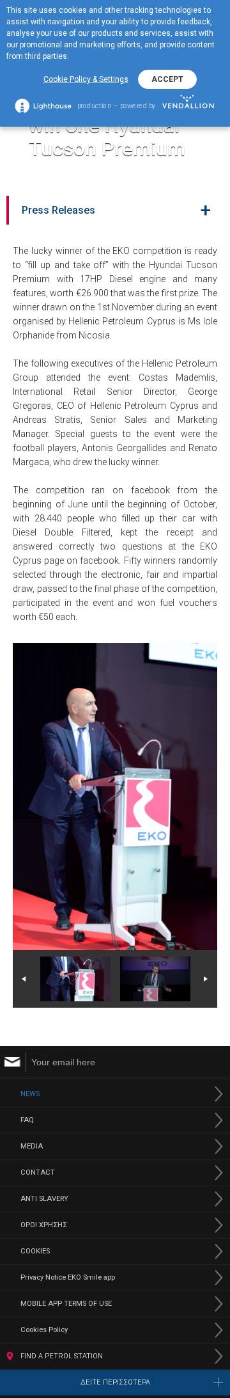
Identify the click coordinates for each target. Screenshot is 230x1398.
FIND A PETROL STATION (61, 1356)
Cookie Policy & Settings (85, 79)
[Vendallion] (188, 105)
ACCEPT (167, 79)
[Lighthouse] (43, 106)
